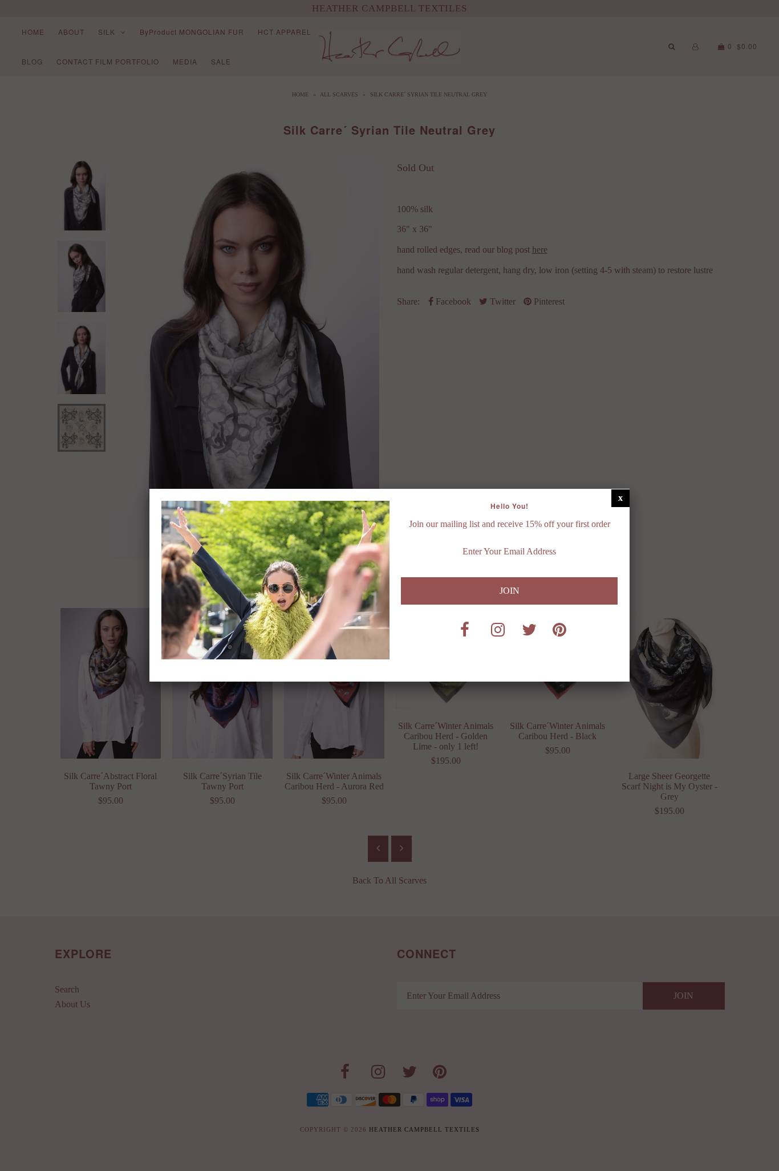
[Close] (620, 498)
